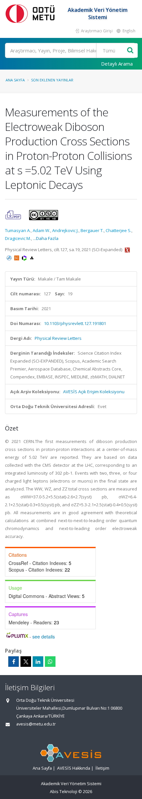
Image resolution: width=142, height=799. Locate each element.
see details (43, 636)
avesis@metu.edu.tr (36, 724)
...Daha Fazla (45, 238)
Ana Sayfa (15, 79)
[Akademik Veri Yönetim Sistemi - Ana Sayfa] (31, 13)
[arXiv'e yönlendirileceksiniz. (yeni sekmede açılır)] (127, 249)
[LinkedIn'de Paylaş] (38, 661)
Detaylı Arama (117, 63)
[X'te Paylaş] (25, 661)
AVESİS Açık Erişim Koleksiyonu (93, 392)
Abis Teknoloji (63, 791)
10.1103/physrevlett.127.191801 (75, 323)
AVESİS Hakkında (73, 768)
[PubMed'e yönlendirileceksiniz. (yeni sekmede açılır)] (10, 257)
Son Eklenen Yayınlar (52, 79)
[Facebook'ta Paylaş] (13, 661)
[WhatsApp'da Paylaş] (50, 661)
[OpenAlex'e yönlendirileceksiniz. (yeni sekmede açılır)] (31, 257)
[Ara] (130, 50)
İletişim (102, 768)
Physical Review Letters (58, 338)
